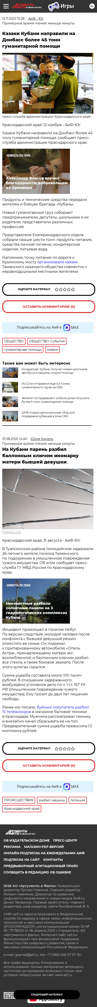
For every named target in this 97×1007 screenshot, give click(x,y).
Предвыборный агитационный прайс (41, 866)
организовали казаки (57, 262)
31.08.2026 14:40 (14, 439)
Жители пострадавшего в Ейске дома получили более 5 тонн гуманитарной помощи (55, 399)
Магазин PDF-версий (44, 847)
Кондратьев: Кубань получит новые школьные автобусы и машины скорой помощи (54, 370)
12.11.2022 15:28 (13, 18)
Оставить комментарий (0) (49, 307)
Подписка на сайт (22, 860)
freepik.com (11, 532)
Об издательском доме (27, 840)
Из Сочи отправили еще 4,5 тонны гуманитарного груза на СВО (46, 385)
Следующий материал (46, 994)
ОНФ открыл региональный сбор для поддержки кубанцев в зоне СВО (48, 414)
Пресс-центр (65, 840)
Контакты (53, 860)
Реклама (12, 847)
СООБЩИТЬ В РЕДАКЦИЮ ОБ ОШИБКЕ (37, 872)
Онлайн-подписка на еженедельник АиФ (44, 853)
